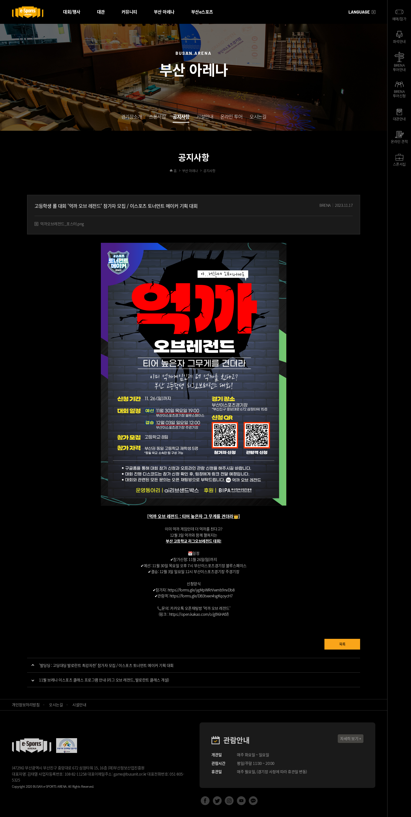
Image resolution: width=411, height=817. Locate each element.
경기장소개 (131, 117)
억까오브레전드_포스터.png (62, 224)
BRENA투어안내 (399, 67)
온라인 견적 (399, 141)
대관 (101, 12)
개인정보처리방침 (25, 704)
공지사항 (181, 117)
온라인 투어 (231, 117)
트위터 (217, 800)
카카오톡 (253, 800)
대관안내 (399, 118)
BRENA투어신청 (399, 93)
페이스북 (205, 800)
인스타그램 (229, 800)
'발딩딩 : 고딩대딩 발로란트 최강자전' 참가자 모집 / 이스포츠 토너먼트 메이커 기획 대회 (106, 665)
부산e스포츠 (202, 12)
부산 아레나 (164, 12)
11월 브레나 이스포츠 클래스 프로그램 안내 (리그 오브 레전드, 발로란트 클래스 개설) (104, 680)
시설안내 (204, 117)
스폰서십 (157, 117)
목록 (342, 644)
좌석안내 (399, 41)
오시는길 (258, 117)
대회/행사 (71, 12)
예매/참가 (399, 18)
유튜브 (241, 800)
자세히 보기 (349, 738)
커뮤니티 (129, 12)
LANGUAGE (359, 12)
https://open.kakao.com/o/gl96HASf (198, 614)
